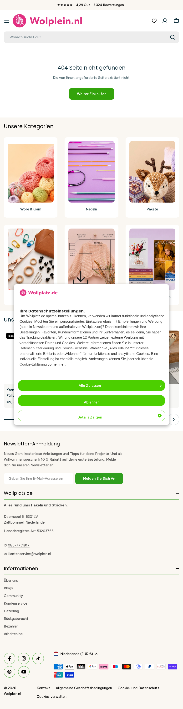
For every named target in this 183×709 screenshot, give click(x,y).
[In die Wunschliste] (173, 336)
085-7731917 (19, 545)
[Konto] (165, 21)
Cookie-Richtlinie (74, 348)
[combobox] (91, 37)
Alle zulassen (90, 385)
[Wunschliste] (154, 21)
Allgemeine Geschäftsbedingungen (84, 688)
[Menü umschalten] (7, 21)
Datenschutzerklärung (37, 348)
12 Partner (91, 337)
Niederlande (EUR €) (76, 654)
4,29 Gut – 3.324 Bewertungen (100, 5)
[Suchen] (172, 37)
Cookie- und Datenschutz (138, 688)
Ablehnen (91, 402)
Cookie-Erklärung (33, 364)
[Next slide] (173, 419)
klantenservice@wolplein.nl (29, 554)
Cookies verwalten (51, 696)
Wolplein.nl (12, 694)
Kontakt (43, 688)
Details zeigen (89, 417)
